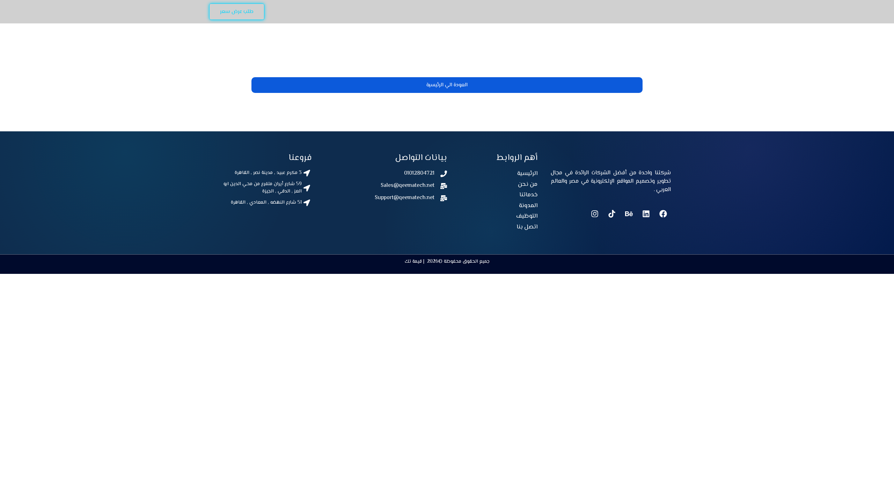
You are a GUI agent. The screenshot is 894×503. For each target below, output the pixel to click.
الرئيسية (563, 11)
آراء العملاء (437, 11)
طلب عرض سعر (237, 12)
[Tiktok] (612, 213)
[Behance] (629, 213)
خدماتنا (499, 11)
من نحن (531, 11)
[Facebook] (663, 213)
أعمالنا (470, 11)
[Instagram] (594, 213)
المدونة (403, 11)
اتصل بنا (334, 11)
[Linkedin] (646, 213)
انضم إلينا (369, 11)
